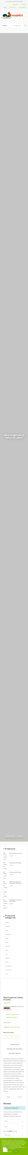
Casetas (7, 922)
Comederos (8, 926)
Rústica (7, 962)
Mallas (6, 942)
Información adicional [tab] (15, 1049)
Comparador (15, 4)
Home (6, 930)
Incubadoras (8, 934)
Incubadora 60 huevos (15, 862)
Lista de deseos (22, 7)
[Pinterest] (14, 1037)
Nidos (6, 950)
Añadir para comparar (11, 1017)
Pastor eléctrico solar (15, 853)
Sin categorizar (8, 966)
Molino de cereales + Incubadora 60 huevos (15, 882)
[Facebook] (5, 1037)
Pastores (7, 958)
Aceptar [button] (16, 1151)
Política (5, 7)
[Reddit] (18, 1037)
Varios (6, 974)
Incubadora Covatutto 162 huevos (15, 900)
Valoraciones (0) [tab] (15, 1053)
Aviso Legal (12, 7)
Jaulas (12, 1027)
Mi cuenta (24, 4)
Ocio (6, 954)
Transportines (8, 970)
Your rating (6, 1131)
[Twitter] (9, 1037)
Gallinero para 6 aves (15, 872)
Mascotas (17, 1027)
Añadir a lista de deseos (12, 1014)
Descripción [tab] (14, 1044)
